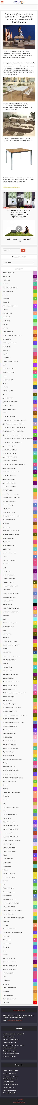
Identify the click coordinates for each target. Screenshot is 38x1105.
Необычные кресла (9, 1037)
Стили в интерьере (9, 1081)
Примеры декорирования (11, 1076)
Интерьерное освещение (10, 1070)
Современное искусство (10, 1079)
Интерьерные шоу (8, 1087)
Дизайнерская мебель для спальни (13, 1045)
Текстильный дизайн (9, 1093)
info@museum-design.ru (14, 1020)
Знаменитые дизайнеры (10, 1084)
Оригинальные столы (9, 1042)
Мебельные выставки (9, 1090)
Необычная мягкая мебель (11, 1053)
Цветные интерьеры (9, 1073)
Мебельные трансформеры (11, 187)
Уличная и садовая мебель (11, 1039)
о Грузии (20, 1099)
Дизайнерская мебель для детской (13, 1034)
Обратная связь (19, 1010)
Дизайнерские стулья (9, 1051)
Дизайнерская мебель (9, 1048)
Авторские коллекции (9, 1056)
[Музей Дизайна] (19, 2)
